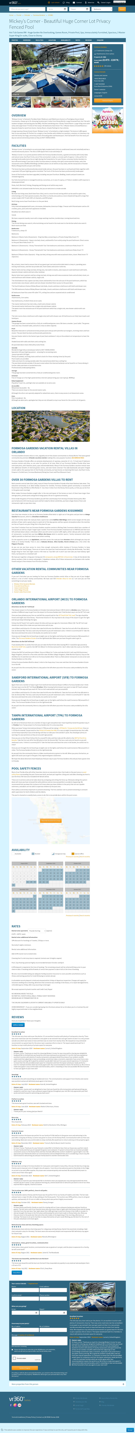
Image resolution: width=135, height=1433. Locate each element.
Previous (9, 65)
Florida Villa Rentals (81, 1398)
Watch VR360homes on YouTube (19, 1405)
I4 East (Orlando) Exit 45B (48, 730)
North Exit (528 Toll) (19, 647)
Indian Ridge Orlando (21, 590)
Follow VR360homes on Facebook (11, 1405)
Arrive (14, 1309)
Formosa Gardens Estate (27, 638)
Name (14, 1286)
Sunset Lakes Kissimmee (22, 592)
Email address (45, 1286)
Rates (78, 40)
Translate (123, 3)
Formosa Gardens (100, 47)
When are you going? (19, 1306)
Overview (26, 40)
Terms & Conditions (18, 1417)
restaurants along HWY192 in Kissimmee (59, 557)
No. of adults (16, 1326)
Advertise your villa (81, 1402)
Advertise (91, 2)
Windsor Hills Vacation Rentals (24, 584)
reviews (107, 66)
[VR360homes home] (15, 2)
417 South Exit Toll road (67, 615)
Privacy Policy (30, 1417)
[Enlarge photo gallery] (87, 46)
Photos (15, 40)
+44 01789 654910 (100, 79)
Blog (68, 2)
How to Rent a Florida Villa (109, 1398)
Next (93, 65)
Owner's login (105, 2)
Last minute (55, 2)
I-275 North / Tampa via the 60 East (70, 728)
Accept (130, 1430)
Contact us (40, 1417)
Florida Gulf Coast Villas (82, 1409)
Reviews (88, 40)
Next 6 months (85, 857)
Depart (42, 1309)
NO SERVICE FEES (78, 458)
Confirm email (17, 1295)
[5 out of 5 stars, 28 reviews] (99, 66)
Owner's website (99, 89)
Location (52, 40)
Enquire (100, 40)
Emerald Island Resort (21, 586)
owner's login (79, 1405)
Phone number (45, 1295)
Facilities (39, 40)
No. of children (44, 1326)
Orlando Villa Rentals (107, 1405)
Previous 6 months (72, 857)
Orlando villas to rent (63, 579)
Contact (79, 2)
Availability (65, 40)
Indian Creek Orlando (21, 588)
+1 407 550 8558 (99, 84)
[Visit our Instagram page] (15, 1405)
